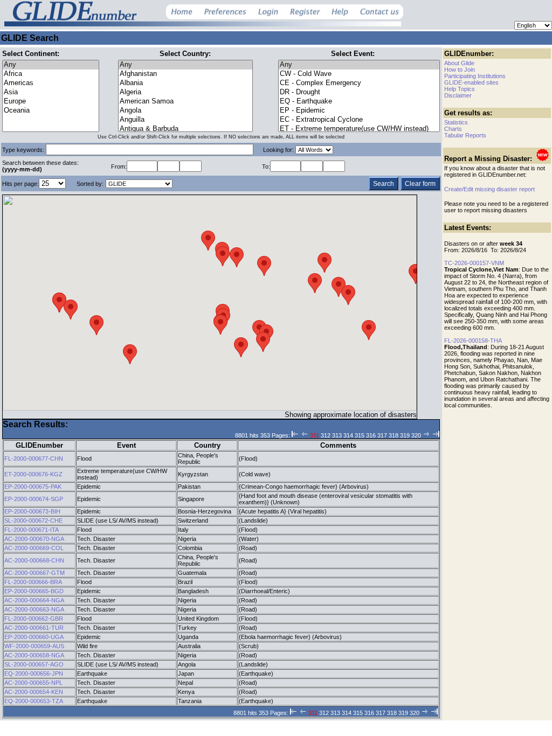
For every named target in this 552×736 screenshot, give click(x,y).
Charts (453, 129)
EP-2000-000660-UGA (34, 637)
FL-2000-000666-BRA (33, 582)
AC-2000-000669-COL (34, 548)
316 (371, 435)
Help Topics (459, 89)
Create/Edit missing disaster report (489, 189)
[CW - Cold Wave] (359, 74)
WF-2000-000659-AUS (34, 646)
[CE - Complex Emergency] (359, 83)
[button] (324, 262)
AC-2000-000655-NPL (33, 682)
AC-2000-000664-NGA (34, 600)
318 (393, 435)
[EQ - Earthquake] (359, 101)
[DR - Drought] (359, 92)
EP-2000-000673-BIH (32, 511)
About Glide (459, 63)
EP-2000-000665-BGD (34, 591)
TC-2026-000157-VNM (474, 263)
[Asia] (51, 92)
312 (325, 435)
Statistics (456, 122)
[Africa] (51, 74)
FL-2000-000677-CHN (33, 458)
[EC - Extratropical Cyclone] (359, 119)
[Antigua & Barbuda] (185, 129)
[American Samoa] (185, 101)
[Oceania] (51, 110)
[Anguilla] (185, 119)
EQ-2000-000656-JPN (33, 673)
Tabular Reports (465, 135)
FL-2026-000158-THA (473, 340)
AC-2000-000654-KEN (33, 692)
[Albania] (185, 83)
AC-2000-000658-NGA (34, 655)
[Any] (51, 65)
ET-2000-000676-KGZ (33, 474)
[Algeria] (185, 92)
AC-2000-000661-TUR (34, 627)
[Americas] (51, 83)
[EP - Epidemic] (359, 110)
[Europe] (51, 101)
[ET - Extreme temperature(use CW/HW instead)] (359, 129)
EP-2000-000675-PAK (32, 486)
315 (359, 435)
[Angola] (185, 110)
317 (382, 435)
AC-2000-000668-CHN (34, 560)
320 (416, 435)
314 (348, 435)
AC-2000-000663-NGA (34, 609)
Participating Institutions (475, 76)
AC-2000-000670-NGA (34, 539)
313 (337, 435)
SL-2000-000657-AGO (34, 664)
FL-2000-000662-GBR (33, 618)
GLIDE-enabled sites (471, 82)
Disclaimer (458, 95)
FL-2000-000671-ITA (31, 529)
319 (405, 435)
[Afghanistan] (185, 74)
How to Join (459, 69)
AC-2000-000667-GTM (34, 573)
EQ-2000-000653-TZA (33, 701)
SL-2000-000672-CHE (33, 520)
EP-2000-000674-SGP (33, 499)
